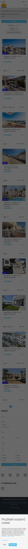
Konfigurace (5, 540)
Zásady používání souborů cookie (13, 535)
